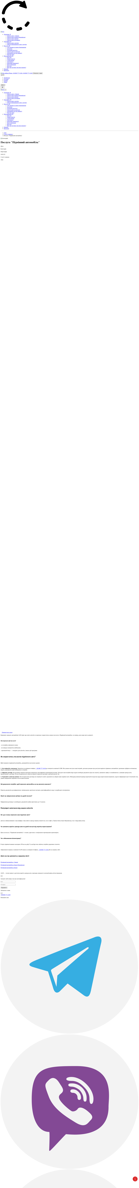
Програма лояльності (13, 63)
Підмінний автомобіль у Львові (9, 862)
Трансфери (7, 41)
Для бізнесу (10, 61)
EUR (3, 85)
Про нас (9, 57)
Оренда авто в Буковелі (13, 40)
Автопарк (7, 34)
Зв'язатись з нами (37, 73)
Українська (7, 77)
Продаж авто (10, 54)
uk (2, 75)
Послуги (7, 46)
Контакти (6, 70)
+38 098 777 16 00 (41, 768)
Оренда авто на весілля (13, 51)
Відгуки (9, 66)
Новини (6, 69)
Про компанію (8, 56)
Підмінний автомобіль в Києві (9, 867)
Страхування (10, 60)
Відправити (4, 887)
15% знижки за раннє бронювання (16, 47)
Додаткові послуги (12, 50)
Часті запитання (11, 64)
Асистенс (9, 48)
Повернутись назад (7, 732)
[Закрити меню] (2, 87)
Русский (6, 79)
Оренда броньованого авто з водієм (17, 44)
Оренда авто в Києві (12, 38)
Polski (5, 82)
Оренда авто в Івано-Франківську (16, 37)
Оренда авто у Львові (13, 36)
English (6, 80)
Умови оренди (11, 59)
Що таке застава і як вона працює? (16, 67)
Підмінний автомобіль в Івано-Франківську (13, 865)
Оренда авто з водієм (13, 43)
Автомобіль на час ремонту (14, 53)
